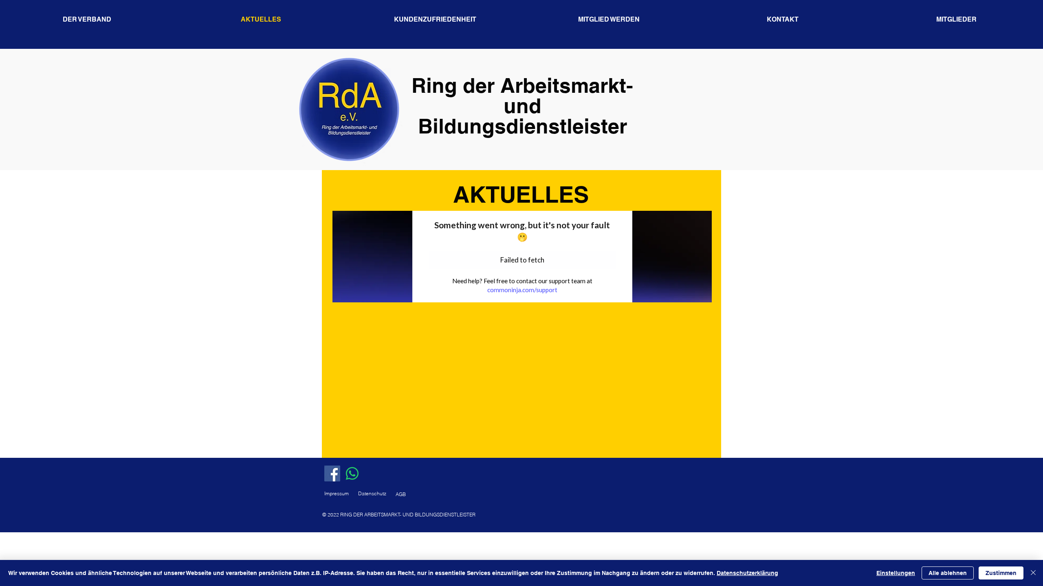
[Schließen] (1033, 572)
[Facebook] (332, 473)
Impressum (336, 493)
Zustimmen (1001, 573)
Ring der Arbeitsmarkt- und (522, 95)
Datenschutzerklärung (747, 573)
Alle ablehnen (948, 573)
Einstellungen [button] (895, 573)
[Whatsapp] (352, 473)
